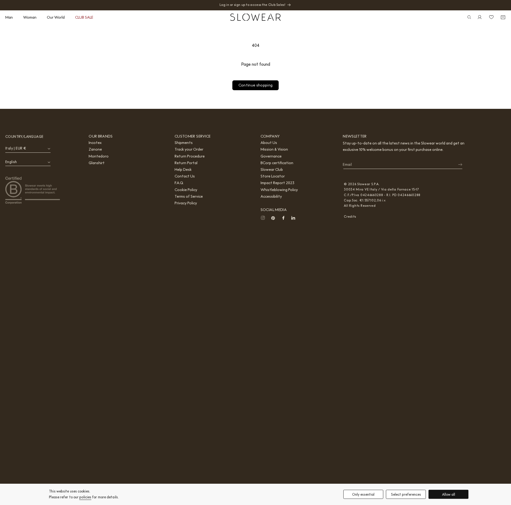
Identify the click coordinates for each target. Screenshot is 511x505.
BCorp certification (277, 163)
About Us (269, 142)
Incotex (95, 142)
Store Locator (273, 176)
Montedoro (99, 156)
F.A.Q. (179, 183)
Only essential (363, 494)
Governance (271, 156)
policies (85, 497)
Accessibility (271, 196)
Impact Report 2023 (277, 183)
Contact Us (185, 176)
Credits (350, 216)
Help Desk (183, 169)
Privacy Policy (186, 203)
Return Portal (186, 163)
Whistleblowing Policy (279, 190)
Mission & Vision (274, 149)
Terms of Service (189, 196)
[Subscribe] (457, 164)
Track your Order (189, 149)
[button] (11, 17)
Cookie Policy (186, 190)
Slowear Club (272, 169)
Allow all (448, 494)
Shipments (184, 142)
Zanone (95, 149)
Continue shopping (255, 85)
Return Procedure (190, 156)
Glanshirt (97, 163)
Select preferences (406, 494)
